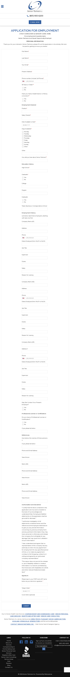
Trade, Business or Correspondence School (34, 206)
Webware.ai (48, 674)
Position (24, 108)
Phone (24, 235)
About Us (9, 643)
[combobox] (24, 81)
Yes (25, 99)
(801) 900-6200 (36, 16)
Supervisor (25, 255)
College (24, 183)
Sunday (26, 144)
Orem (33, 619)
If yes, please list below (28, 428)
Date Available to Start (29, 122)
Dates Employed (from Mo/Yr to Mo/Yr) (33, 241)
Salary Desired (26, 115)
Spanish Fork (35, 621)
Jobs (8, 661)
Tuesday (26, 134)
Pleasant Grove (47, 619)
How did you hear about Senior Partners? (34, 157)
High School (25, 167)
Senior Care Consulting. (50, 616)
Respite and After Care (31, 616)
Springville (24, 621)
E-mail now (35, 22)
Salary (23, 268)
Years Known (25, 457)
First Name (25, 51)
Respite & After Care (8, 655)
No (25, 90)
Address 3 (25, 349)
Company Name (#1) (28, 221)
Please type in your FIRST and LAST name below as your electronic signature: (34, 580)
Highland (16, 621)
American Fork (60, 619)
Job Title (24, 248)
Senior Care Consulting (8, 657)
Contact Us (8, 667)
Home (9, 641)
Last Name (25, 58)
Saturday (26, 142)
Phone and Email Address (29, 450)
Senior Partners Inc (29, 674)
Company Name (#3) (28, 342)
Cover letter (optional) (28, 595)
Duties (24, 261)
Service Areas (8, 659)
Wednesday (27, 136)
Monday (26, 131)
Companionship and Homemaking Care (39, 614)
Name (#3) (25, 484)
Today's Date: (26, 588)
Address (24, 228)
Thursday (26, 138)
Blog (8, 665)
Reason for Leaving (27, 275)
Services (8, 645)
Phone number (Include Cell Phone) (33, 78)
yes (25, 87)
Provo (38, 619)
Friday (26, 140)
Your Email (25, 65)
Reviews (8, 663)
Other (26, 146)
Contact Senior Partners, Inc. (22, 624)
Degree (24, 190)
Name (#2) (25, 464)
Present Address (27, 71)
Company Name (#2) (28, 282)
